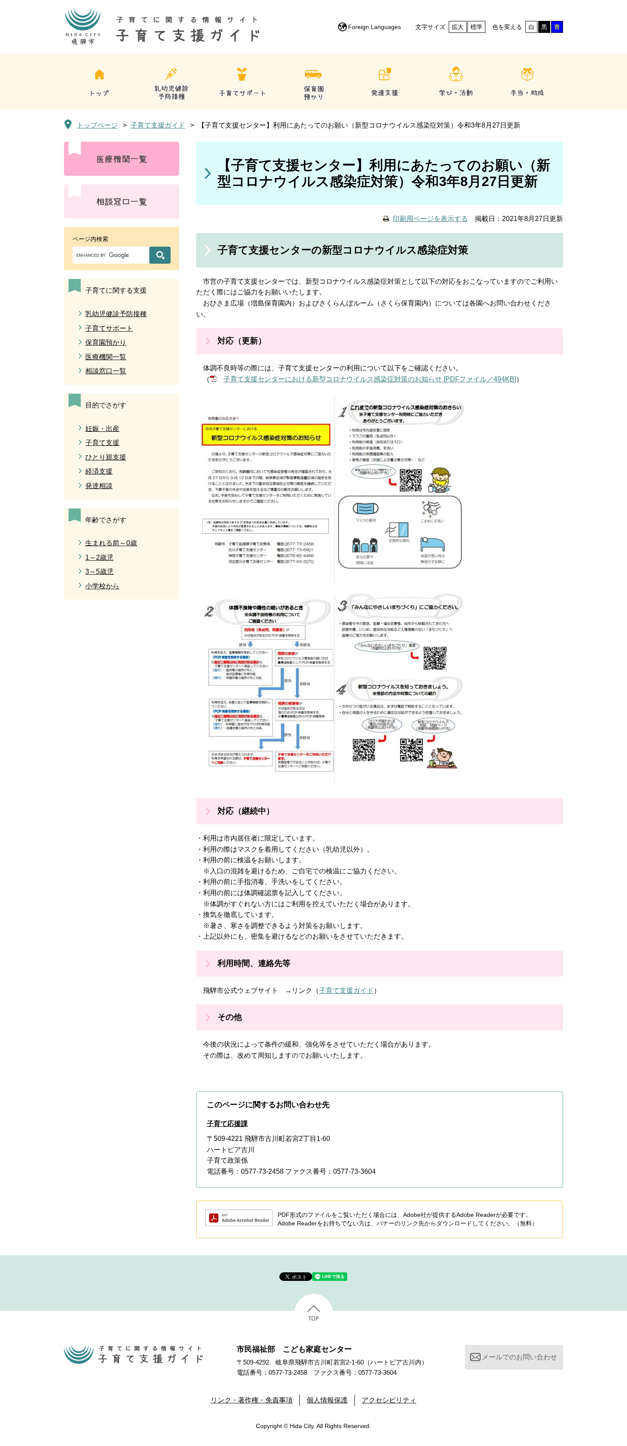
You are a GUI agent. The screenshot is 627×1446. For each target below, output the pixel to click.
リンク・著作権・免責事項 (252, 1400)
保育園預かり (105, 342)
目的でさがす (105, 405)
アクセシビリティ (389, 1400)
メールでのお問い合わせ (519, 1357)
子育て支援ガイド (158, 125)
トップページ (97, 125)
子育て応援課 (227, 1123)
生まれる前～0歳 (111, 543)
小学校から (102, 586)
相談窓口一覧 (105, 371)
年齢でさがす (105, 520)
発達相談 (99, 485)
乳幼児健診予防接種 (116, 313)
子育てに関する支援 (116, 290)
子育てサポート (109, 328)
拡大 (458, 26)
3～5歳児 (99, 571)
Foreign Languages (374, 26)
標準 (476, 26)
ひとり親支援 (105, 457)
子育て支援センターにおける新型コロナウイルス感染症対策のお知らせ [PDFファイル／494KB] (370, 379)
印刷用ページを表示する (430, 218)
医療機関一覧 (105, 357)
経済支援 (99, 471)
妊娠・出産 (102, 428)
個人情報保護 (327, 1400)
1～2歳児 (99, 557)
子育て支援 (102, 442)
